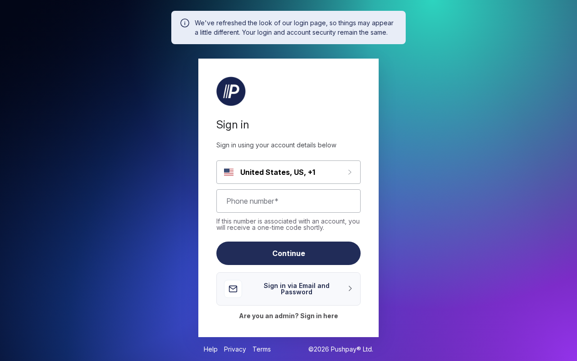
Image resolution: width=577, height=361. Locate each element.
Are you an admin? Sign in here (288, 316)
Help (211, 349)
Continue (288, 253)
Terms (261, 349)
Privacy (235, 349)
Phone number (252, 201)
